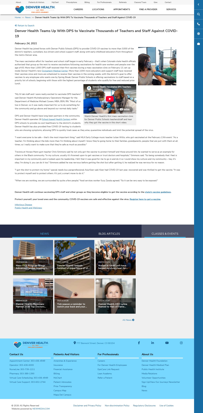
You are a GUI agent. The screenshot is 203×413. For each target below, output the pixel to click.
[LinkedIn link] (152, 343)
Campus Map (60, 390)
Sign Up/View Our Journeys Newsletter (161, 382)
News (28, 17)
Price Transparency (63, 386)
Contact (168, 2)
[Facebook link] (139, 343)
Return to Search (25, 25)
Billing (87, 2)
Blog (144, 386)
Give (155, 2)
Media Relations (149, 373)
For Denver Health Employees (112, 365)
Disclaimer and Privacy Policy (87, 405)
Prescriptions (71, 2)
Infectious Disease (23, 204)
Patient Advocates (62, 382)
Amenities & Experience (65, 360)
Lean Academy (105, 373)
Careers (78, 9)
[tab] (44, 231)
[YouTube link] (167, 343)
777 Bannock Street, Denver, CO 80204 (95, 343)
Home (18, 17)
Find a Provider (148, 9)
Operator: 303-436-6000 (22, 365)
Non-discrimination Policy (117, 405)
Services (171, 9)
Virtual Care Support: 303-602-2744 (27, 382)
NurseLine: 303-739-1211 (22, 369)
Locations (98, 9)
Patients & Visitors (36, 2)
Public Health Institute (153, 369)
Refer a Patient (105, 377)
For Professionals (104, 2)
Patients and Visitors (66, 354)
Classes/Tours (140, 2)
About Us (147, 354)
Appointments (121, 9)
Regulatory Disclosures (144, 405)
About (18, 2)
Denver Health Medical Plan (155, 365)
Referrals (123, 2)
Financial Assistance (63, 369)
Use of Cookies (166, 405)
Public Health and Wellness (28, 207)
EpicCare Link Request (108, 369)
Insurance (58, 365)
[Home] (35, 9)
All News (127, 320)
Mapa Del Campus (62, 394)
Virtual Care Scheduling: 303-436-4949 (29, 377)
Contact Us (16, 354)
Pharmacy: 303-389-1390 (22, 373)
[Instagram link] (181, 343)
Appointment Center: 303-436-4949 (27, 360)
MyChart (55, 2)
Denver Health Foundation (154, 360)
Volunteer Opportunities (154, 377)
